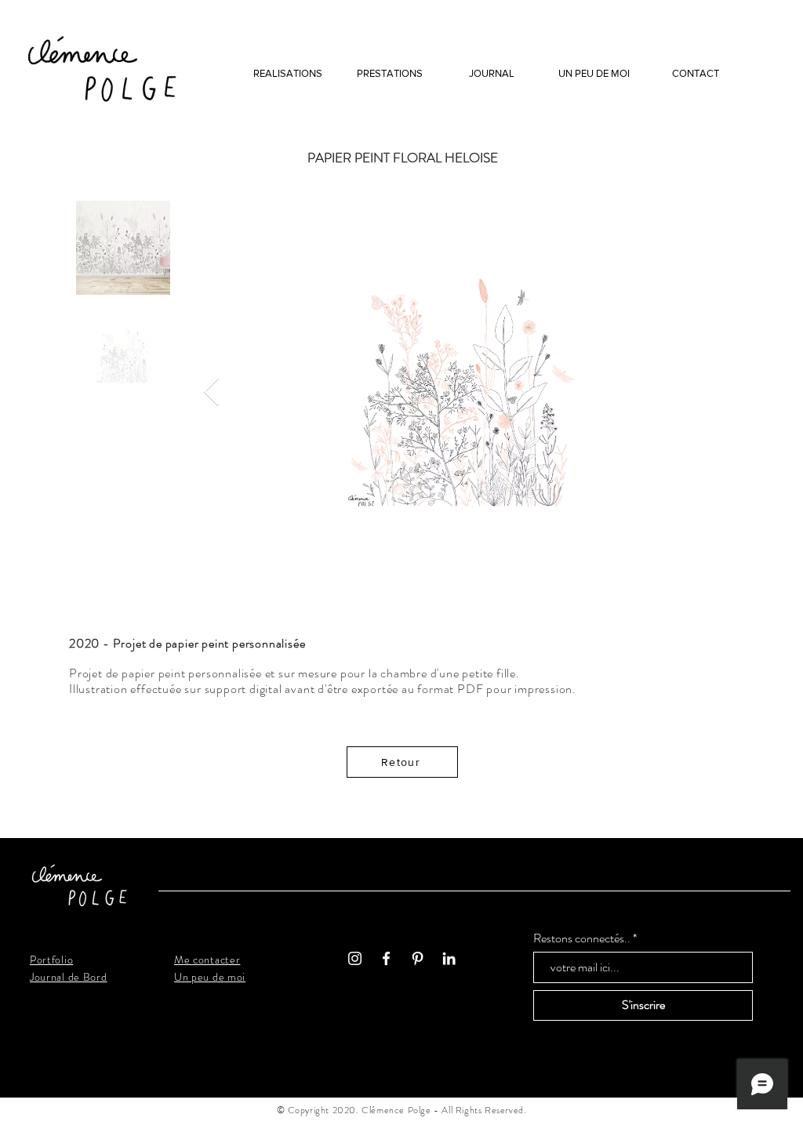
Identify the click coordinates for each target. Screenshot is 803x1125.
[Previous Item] (211, 392)
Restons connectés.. (581, 938)
